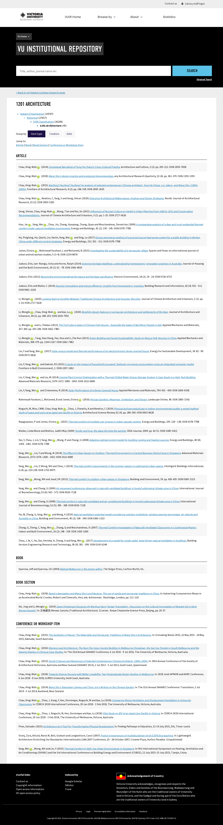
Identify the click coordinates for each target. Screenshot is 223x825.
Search (192, 71)
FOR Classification (43, 122)
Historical (32, 118)
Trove (68, 789)
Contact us (172, 3)
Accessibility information (125, 811)
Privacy (79, 811)
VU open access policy (28, 793)
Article (20, 145)
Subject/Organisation (32, 114)
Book (28, 145)
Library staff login (194, 4)
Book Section (40, 145)
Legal (88, 811)
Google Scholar (73, 781)
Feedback (143, 811)
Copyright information (29, 785)
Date (69, 134)
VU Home (22, 36)
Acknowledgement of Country (145, 776)
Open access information (30, 789)
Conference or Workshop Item (66, 145)
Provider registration (102, 811)
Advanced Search (204, 79)
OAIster (69, 785)
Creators (54, 134)
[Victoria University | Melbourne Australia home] (31, 16)
